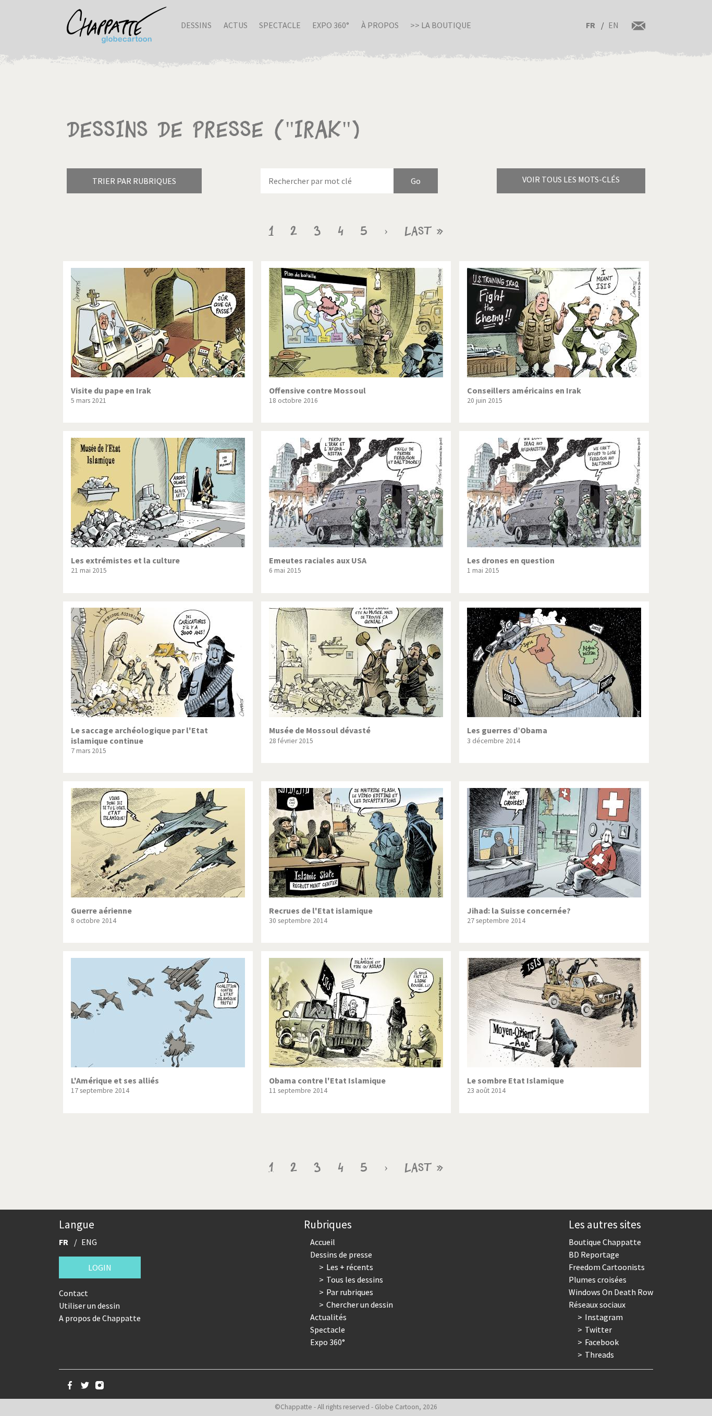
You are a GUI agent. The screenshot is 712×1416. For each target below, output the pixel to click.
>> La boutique (440, 25)
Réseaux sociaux (597, 1304)
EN (613, 25)
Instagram (604, 1317)
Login (100, 1267)
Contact (73, 1293)
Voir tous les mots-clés (571, 179)
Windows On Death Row (611, 1292)
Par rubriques (349, 1292)
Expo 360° (330, 25)
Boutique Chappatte (605, 1242)
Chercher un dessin (359, 1304)
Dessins (196, 25)
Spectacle (280, 25)
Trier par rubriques (134, 181)
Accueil (322, 1242)
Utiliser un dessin (89, 1305)
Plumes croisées (598, 1279)
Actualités (328, 1317)
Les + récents (349, 1267)
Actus (236, 25)
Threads (599, 1354)
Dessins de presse (341, 1254)
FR (590, 25)
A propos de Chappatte (100, 1318)
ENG (89, 1242)
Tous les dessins (354, 1279)
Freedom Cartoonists (607, 1267)
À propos (380, 25)
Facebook (602, 1342)
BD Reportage (594, 1254)
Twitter (598, 1329)
